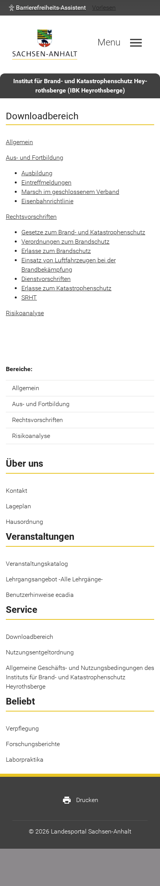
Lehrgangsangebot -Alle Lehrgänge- (54, 579)
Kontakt (16, 490)
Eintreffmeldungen (46, 182)
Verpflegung (22, 728)
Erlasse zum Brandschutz (56, 251)
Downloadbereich (29, 636)
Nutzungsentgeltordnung (40, 652)
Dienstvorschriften (46, 279)
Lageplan (18, 506)
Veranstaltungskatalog (37, 563)
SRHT (29, 297)
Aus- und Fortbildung (34, 157)
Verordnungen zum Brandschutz (65, 241)
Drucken (80, 800)
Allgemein (19, 142)
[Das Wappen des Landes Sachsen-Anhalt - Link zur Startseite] (44, 44)
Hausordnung (24, 521)
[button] (47, 7)
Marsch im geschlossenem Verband (70, 191)
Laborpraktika (24, 759)
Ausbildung (36, 173)
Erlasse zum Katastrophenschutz (66, 288)
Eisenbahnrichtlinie (47, 201)
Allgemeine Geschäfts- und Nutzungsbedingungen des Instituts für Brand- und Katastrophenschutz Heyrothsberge (80, 677)
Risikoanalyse (25, 313)
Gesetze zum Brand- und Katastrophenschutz (83, 232)
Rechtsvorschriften (31, 216)
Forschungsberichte (33, 744)
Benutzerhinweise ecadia (40, 594)
